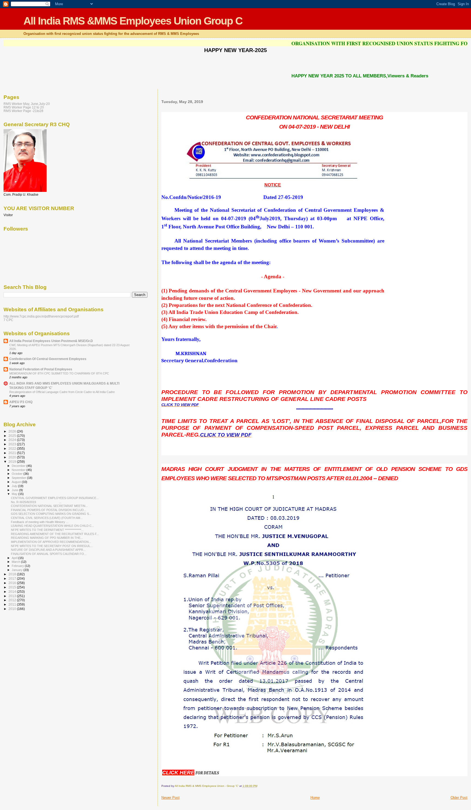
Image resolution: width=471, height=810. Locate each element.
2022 (12, 448)
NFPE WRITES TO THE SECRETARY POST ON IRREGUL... (52, 546)
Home (315, 798)
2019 (12, 461)
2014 (12, 591)
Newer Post (170, 798)
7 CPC (8, 320)
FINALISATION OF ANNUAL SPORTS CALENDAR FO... (48, 553)
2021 (12, 453)
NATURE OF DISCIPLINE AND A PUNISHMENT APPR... (48, 549)
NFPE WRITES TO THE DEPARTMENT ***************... (47, 529)
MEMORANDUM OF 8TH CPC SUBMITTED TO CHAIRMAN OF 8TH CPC (59, 373)
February (18, 565)
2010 (12, 608)
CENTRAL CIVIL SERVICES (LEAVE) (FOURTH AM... (47, 517)
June (15, 490)
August (17, 481)
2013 (12, 596)
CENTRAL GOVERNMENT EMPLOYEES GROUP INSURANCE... (55, 498)
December (19, 465)
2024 (12, 440)
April (15, 558)
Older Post (459, 798)
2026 (12, 431)
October (17, 473)
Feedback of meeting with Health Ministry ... (39, 522)
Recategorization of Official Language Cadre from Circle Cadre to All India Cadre (62, 392)
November (19, 470)
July (15, 486)
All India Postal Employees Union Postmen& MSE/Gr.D (51, 341)
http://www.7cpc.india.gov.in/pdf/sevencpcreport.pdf (41, 316)
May (15, 493)
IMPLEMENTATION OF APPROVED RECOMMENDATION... (51, 541)
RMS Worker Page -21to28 (23, 111)
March (16, 561)
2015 (12, 587)
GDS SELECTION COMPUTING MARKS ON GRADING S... (51, 513)
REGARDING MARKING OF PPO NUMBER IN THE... (47, 537)
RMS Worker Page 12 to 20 (24, 107)
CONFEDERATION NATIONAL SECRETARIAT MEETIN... (49, 505)
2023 (12, 444)
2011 (12, 604)
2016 (12, 583)
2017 (12, 578)
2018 (12, 574)
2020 (12, 457)
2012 (12, 600)
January (17, 570)
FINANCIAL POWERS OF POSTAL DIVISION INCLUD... (48, 510)
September (19, 477)
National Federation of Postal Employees (40, 369)
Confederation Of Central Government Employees (47, 359)
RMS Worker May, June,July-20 (27, 103)
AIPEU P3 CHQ (20, 402)
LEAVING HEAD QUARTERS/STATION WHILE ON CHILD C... (52, 525)
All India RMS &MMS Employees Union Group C (132, 21)
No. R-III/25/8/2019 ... (36, 502)
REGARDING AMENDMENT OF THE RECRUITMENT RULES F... (55, 534)
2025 (12, 435)
